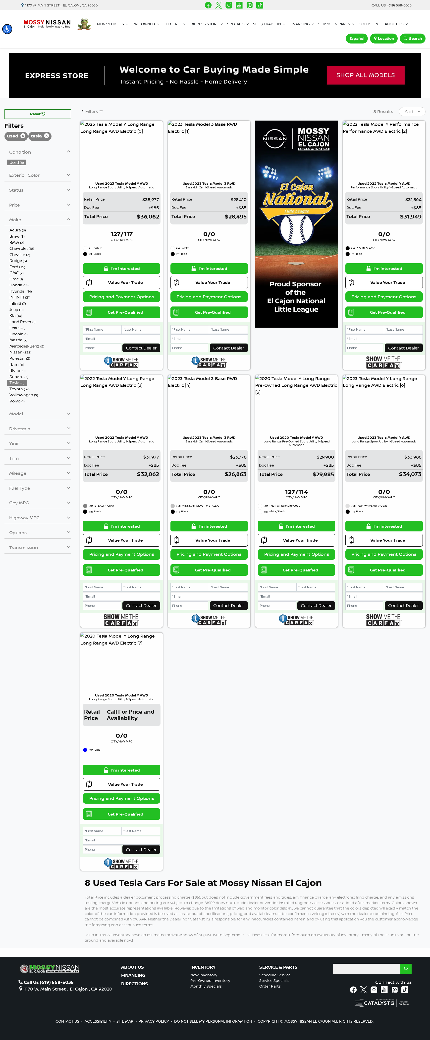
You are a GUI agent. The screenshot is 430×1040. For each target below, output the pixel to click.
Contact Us (67, 1021)
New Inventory (203, 975)
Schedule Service (275, 975)
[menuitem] (39, 162)
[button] (7, 29)
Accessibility (98, 1021)
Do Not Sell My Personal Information (213, 1021)
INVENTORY (202, 967)
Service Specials (274, 980)
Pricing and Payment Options (121, 296)
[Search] (406, 969)
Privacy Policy (154, 1021)
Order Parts (270, 986)
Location (386, 38)
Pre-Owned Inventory (210, 980)
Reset (36, 114)
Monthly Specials (206, 986)
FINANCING (133, 975)
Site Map (125, 1021)
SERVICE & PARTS (278, 967)
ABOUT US (132, 967)
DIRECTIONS (134, 983)
